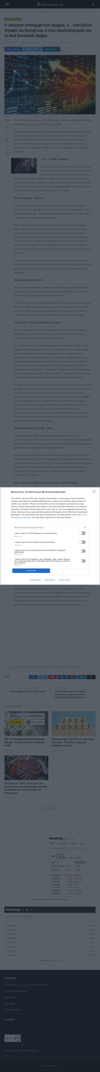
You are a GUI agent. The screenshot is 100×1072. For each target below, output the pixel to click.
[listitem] (50, 527)
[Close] (94, 492)
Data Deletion (35, 580)
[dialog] (50, 536)
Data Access (50, 580)
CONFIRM (31, 571)
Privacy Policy (64, 580)
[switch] (82, 533)
